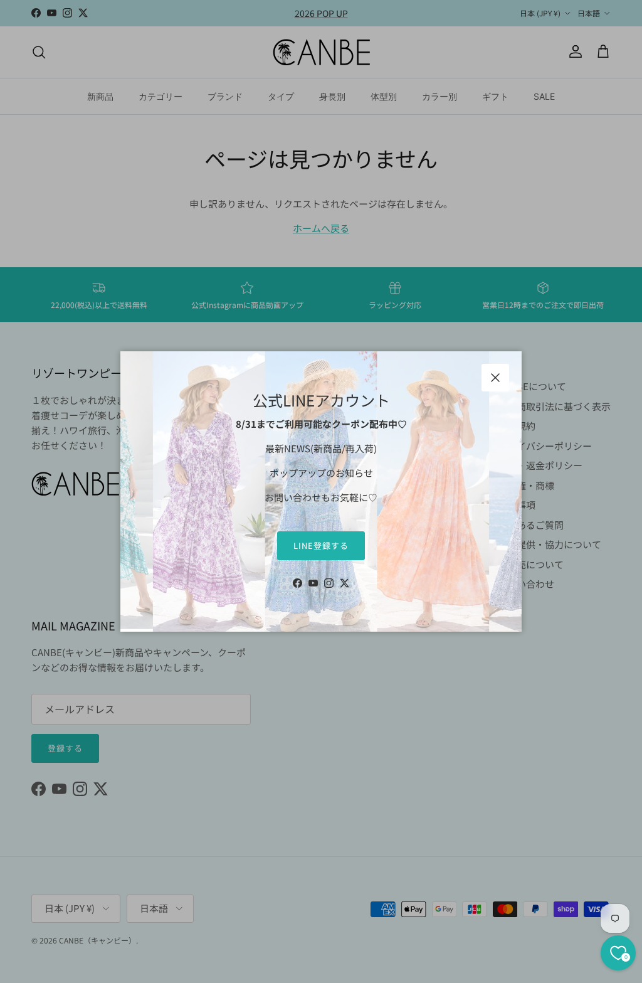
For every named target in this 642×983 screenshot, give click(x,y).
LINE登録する (321, 545)
